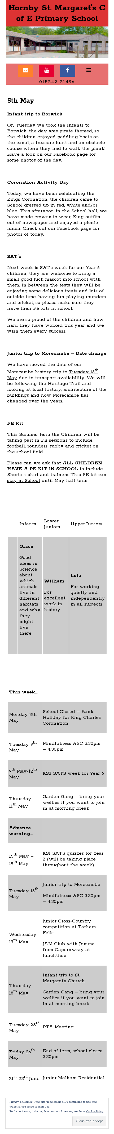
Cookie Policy (94, 1111)
